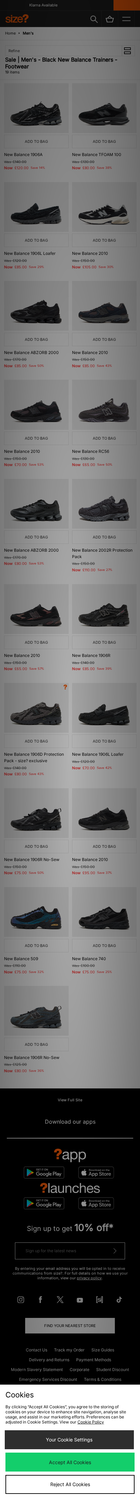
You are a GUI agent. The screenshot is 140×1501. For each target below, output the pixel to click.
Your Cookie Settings (69, 1439)
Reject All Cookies (70, 1484)
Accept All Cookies (70, 1462)
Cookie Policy (90, 1422)
